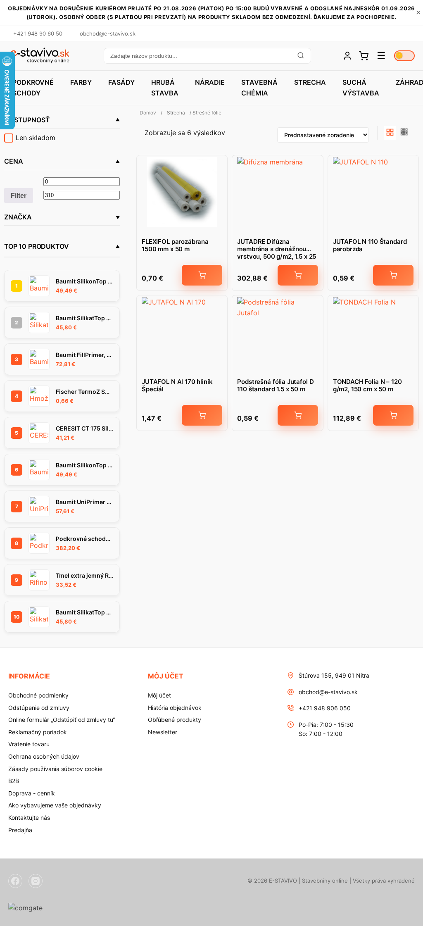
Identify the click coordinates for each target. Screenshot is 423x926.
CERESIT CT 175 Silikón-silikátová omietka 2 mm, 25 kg (84, 428)
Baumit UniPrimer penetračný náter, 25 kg (84, 501)
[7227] (298, 415)
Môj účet (159, 695)
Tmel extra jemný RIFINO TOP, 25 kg (84, 575)
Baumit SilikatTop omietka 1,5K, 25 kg (84, 612)
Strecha (310, 82)
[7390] (298, 275)
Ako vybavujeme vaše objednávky (54, 805)
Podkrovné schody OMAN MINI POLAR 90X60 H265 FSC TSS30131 (84, 538)
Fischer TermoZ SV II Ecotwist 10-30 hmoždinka (84, 391)
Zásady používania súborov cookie (55, 768)
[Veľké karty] (390, 133)
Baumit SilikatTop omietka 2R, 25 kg (84, 317)
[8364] (202, 415)
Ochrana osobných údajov (43, 756)
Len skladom (35, 137)
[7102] (202, 275)
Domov (148, 113)
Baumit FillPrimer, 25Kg (84, 354)
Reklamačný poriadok (37, 732)
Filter (18, 195)
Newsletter (162, 732)
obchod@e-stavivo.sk (328, 691)
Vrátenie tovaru (29, 743)
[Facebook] (15, 881)
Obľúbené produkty (174, 719)
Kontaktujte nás (29, 817)
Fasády (121, 82)
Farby (81, 82)
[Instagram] (36, 881)
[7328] (393, 415)
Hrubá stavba (164, 87)
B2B (13, 780)
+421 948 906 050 (325, 708)
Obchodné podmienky (38, 695)
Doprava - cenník (31, 793)
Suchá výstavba (360, 87)
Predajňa (20, 829)
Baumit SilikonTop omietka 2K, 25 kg (84, 465)
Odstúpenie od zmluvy (38, 707)
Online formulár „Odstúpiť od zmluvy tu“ (61, 719)
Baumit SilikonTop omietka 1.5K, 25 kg (84, 281)
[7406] (393, 275)
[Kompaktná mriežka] (404, 133)
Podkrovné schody (33, 87)
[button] (207, 56)
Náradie (210, 82)
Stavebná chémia (259, 87)
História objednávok (175, 707)
